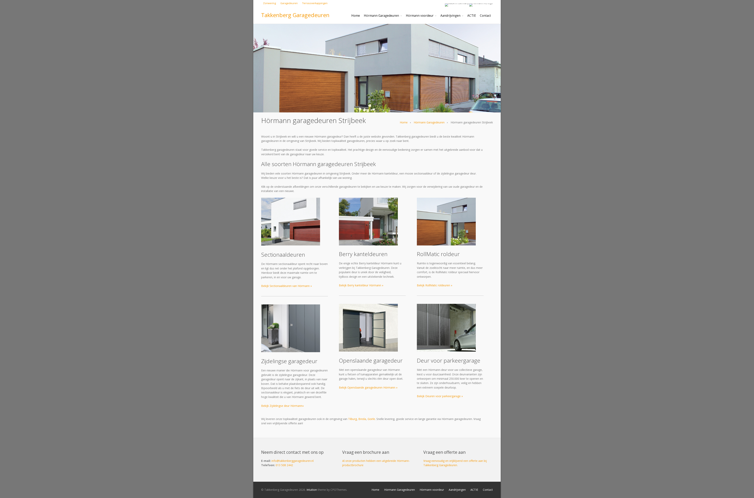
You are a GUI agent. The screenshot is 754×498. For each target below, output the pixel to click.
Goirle (371, 419)
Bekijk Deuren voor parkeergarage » (440, 396)
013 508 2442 (284, 465)
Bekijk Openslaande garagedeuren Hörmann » (368, 387)
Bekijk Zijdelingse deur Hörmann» (282, 406)
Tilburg (352, 419)
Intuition (312, 490)
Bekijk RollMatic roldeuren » (434, 285)
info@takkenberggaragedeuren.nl (293, 461)
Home (404, 122)
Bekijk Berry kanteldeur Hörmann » (361, 285)
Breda (362, 419)
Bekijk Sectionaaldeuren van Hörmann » (286, 286)
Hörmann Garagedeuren (429, 122)
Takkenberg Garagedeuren (295, 15)
